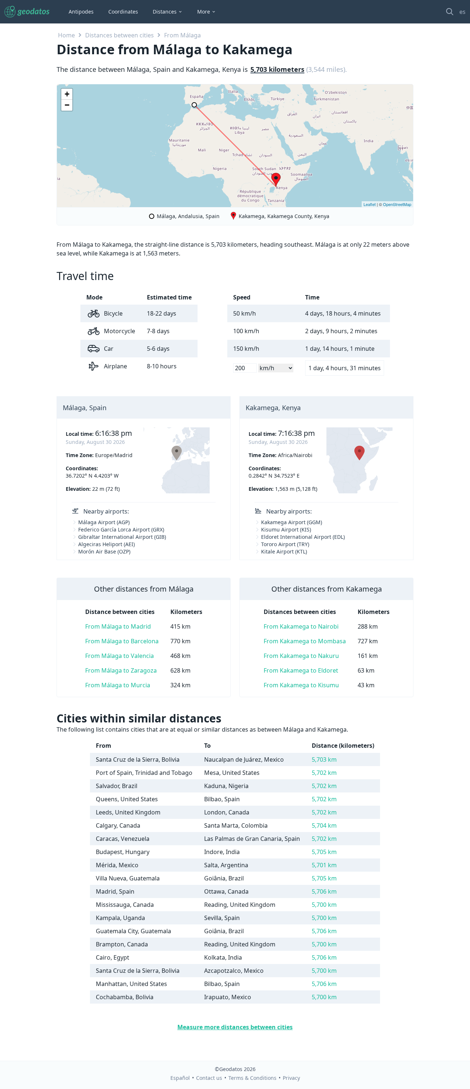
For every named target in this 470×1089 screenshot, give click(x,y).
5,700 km (324, 905)
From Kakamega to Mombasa (305, 641)
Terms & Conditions (252, 1077)
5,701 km (324, 865)
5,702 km (324, 773)
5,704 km (324, 825)
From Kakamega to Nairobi (301, 626)
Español (180, 1077)
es (462, 12)
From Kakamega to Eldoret (301, 670)
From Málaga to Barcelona (122, 641)
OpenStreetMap (397, 204)
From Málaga (182, 35)
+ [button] (67, 94)
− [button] (67, 105)
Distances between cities (119, 35)
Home (66, 35)
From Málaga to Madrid (118, 626)
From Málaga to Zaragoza (121, 670)
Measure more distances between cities (235, 1027)
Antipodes (81, 11)
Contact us (209, 1077)
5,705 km (324, 852)
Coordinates (123, 11)
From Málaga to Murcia (117, 685)
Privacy (291, 1077)
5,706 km (324, 891)
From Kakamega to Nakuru (301, 656)
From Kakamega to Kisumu (301, 685)
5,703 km (324, 759)
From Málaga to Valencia (119, 656)
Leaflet (370, 204)
